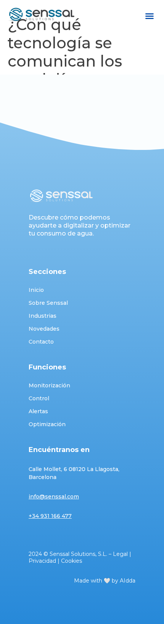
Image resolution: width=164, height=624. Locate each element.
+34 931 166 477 (50, 516)
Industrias (42, 315)
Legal (120, 554)
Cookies (71, 560)
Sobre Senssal (48, 302)
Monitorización (49, 385)
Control (39, 398)
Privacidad (42, 560)
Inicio (36, 290)
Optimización (47, 424)
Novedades (44, 328)
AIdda (127, 580)
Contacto (41, 341)
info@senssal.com (54, 496)
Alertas (38, 411)
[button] (149, 16)
